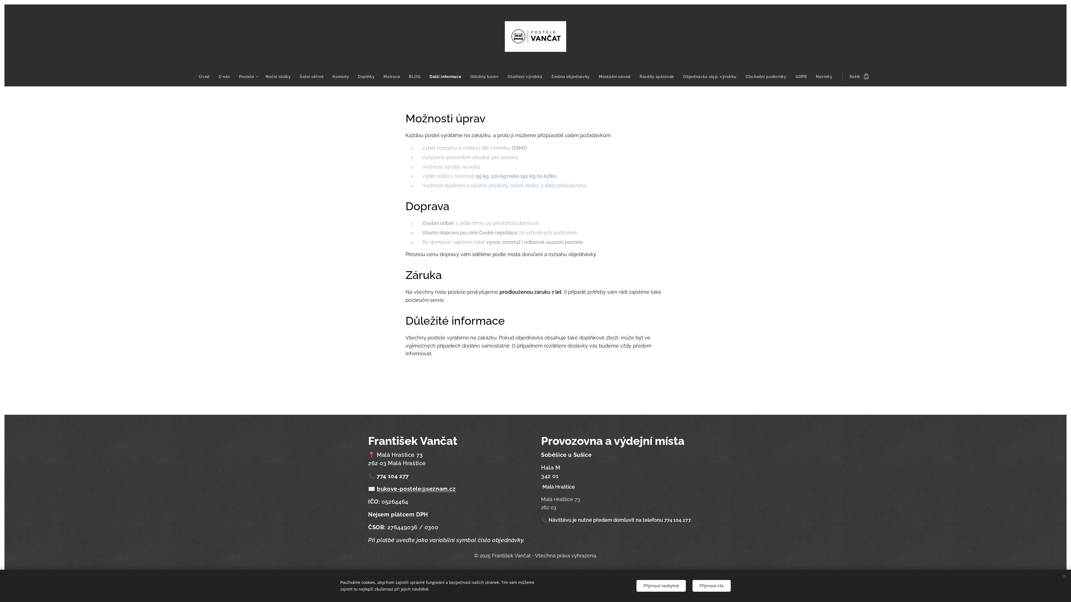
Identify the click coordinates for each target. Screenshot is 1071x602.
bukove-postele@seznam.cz (416, 489)
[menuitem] (206, 77)
